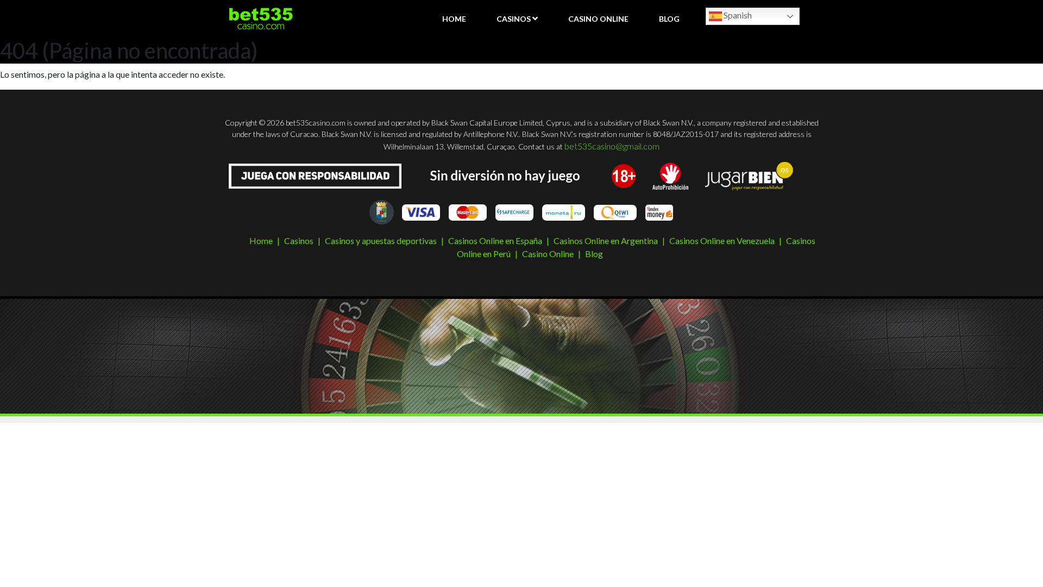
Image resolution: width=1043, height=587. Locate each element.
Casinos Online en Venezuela (722, 240)
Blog (669, 18)
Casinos (514, 18)
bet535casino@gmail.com (611, 146)
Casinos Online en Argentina (606, 240)
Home (454, 18)
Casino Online (598, 18)
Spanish (737, 15)
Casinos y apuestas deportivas (381, 240)
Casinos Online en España (495, 240)
